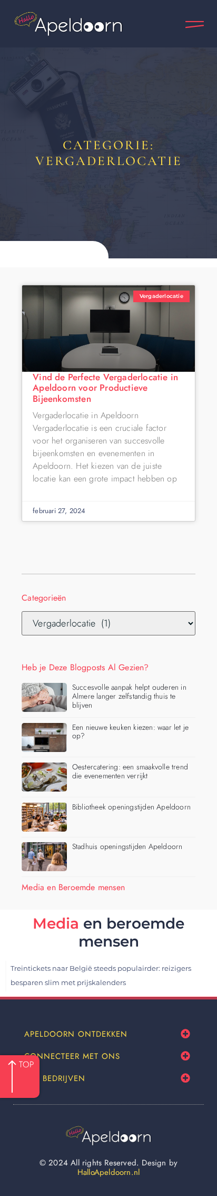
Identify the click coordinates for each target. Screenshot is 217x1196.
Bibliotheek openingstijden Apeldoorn (131, 807)
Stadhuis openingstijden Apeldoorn (127, 846)
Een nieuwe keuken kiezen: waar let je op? (130, 731)
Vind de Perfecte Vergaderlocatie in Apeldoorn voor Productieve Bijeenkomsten (105, 388)
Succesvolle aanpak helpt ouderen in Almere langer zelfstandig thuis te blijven (129, 696)
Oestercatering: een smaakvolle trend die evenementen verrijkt (130, 771)
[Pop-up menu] (194, 24)
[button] (186, 1034)
